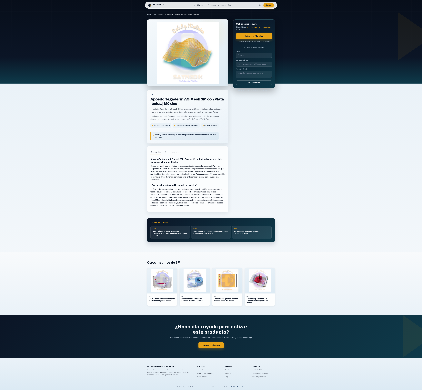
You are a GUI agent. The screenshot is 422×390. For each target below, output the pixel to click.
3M (155, 14)
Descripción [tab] (156, 152)
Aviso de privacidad (259, 377)
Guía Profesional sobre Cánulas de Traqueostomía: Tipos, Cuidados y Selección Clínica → (170, 232)
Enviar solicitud (254, 83)
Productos (212, 5)
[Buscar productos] (260, 5)
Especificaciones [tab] (172, 152)
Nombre (239, 51)
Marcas (200, 5)
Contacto (222, 5)
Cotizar (269, 5)
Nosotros (228, 370)
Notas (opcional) (241, 69)
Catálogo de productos (205, 373)
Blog (229, 5)
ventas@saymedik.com (260, 373)
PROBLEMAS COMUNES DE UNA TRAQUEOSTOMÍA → (246, 231)
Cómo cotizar (202, 377)
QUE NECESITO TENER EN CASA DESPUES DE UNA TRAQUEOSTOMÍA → (210, 231)
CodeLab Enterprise (238, 387)
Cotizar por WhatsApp (254, 36)
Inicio (193, 5)
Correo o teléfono (242, 60)
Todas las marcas (203, 370)
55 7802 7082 (257, 370)
